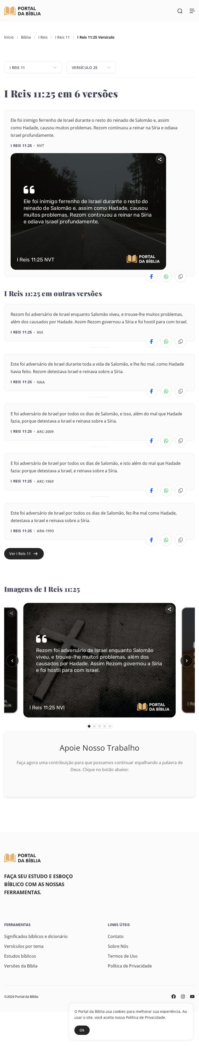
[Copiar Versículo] (180, 276)
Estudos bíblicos (20, 956)
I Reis (43, 37)
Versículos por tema (24, 946)
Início (8, 37)
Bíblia (26, 37)
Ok (82, 1030)
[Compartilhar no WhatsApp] (166, 276)
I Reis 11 (62, 37)
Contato (116, 936)
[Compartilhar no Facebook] (151, 276)
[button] (12, 660)
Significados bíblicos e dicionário (36, 936)
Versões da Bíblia (21, 966)
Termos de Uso (123, 956)
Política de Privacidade (130, 966)
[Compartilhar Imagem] (160, 159)
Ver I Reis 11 (20, 553)
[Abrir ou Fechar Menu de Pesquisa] (180, 11)
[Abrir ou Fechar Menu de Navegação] (192, 11)
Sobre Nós (118, 946)
